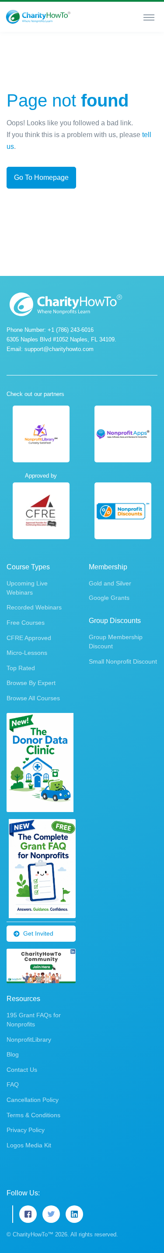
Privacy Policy (26, 1129)
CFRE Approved (29, 637)
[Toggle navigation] (149, 17)
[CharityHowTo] (39, 16)
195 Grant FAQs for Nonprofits (34, 1020)
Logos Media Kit (29, 1145)
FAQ (13, 1084)
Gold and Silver (110, 583)
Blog (13, 1054)
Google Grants (109, 597)
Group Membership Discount (116, 641)
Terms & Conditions (33, 1115)
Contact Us (22, 1069)
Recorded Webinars (34, 607)
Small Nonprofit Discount (123, 661)
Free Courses (26, 622)
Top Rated (21, 667)
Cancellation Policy (33, 1099)
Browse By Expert (31, 682)
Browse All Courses (33, 698)
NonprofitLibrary (29, 1039)
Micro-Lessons (27, 652)
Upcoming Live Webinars (27, 588)
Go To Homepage (41, 177)
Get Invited (38, 933)
